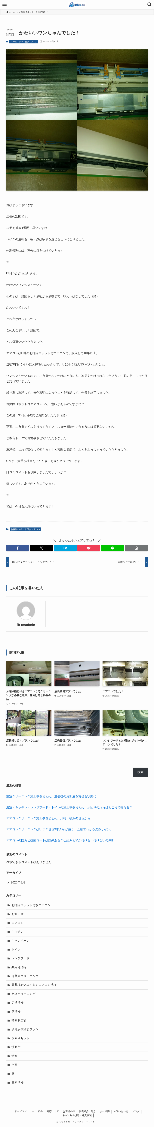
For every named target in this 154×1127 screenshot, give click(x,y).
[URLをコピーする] (136, 548)
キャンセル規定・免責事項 (77, 1115)
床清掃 (15, 1011)
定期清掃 (17, 1002)
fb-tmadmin (26, 625)
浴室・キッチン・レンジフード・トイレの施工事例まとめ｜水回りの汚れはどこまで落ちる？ (69, 807)
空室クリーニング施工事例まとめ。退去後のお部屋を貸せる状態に (51, 796)
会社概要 (105, 1111)
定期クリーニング (23, 993)
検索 (140, 772)
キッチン (17, 931)
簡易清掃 (17, 1082)
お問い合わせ (120, 1111)
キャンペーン (20, 940)
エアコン (17, 922)
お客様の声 (69, 1111)
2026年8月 (18, 882)
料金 (40, 1111)
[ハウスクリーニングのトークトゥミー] (77, 4)
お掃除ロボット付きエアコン (24, 41)
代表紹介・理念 (87, 1111)
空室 (14, 1064)
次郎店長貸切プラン (24, 1029)
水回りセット (20, 1038)
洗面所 (15, 1047)
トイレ (15, 949)
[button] (17, 548)
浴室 (14, 1056)
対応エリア (53, 1111)
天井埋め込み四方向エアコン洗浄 (34, 984)
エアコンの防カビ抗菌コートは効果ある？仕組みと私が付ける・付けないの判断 (60, 840)
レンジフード (20, 958)
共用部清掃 (18, 967)
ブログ (135, 1111)
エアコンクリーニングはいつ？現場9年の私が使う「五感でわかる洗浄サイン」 (59, 829)
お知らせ (17, 913)
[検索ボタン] (149, 4)
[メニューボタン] (4, 4)
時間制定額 (18, 1020)
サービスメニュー (24, 1111)
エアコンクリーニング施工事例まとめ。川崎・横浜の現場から (48, 818)
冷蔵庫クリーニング (24, 976)
